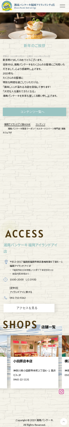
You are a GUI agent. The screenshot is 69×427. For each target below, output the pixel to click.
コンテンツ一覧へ (32, 112)
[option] (34, 362)
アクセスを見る (27, 308)
